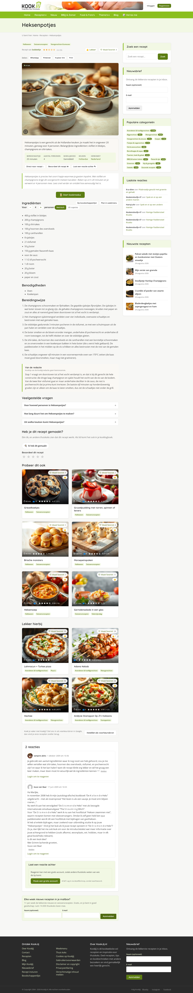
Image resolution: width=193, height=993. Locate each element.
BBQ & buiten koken (137, 159)
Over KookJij (28, 948)
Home (27, 15)
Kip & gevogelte (151, 163)
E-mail (64, 910)
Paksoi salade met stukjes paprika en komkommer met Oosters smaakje (151, 257)
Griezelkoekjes (31, 507)
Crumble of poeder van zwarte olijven (149, 292)
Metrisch (60, 207)
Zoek (162, 56)
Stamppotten (106, 720)
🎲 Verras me (130, 15)
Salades (132, 167)
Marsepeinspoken (83, 560)
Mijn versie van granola (146, 270)
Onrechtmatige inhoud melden (67, 973)
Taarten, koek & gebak (138, 155)
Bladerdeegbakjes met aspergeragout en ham (146, 305)
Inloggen (151, 6)
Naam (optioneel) (31, 910)
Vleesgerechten (107, 670)
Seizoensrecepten (41, 44)
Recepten (40, 15)
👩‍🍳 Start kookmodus (70, 194)
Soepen (160, 139)
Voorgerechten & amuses (60, 44)
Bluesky (145, 989)
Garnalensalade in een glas (88, 609)
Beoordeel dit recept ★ (58, 166)
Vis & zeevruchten (136, 147)
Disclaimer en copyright (68, 964)
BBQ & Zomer (68, 15)
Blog (116, 15)
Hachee (28, 715)
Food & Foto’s (87, 15)
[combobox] (141, 57)
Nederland (95, 159)
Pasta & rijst (158, 159)
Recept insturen (30, 972)
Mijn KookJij (27, 964)
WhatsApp (34, 58)
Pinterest (47, 58)
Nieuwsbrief (28, 968)
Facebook (167, 989)
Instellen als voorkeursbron (100, 732)
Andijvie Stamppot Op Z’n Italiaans (93, 715)
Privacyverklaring (64, 968)
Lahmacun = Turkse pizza (37, 666)
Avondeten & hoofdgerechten (36, 670)
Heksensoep (30, 609)
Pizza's (53, 670)
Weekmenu (61, 948)
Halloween (27, 44)
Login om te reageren (38, 776)
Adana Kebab (81, 666)
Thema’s (103, 15)
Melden (104, 771)
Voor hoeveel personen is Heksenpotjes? (45, 405)
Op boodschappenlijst (87, 203)
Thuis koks (61, 952)
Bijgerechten (134, 135)
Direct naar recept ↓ (35, 166)
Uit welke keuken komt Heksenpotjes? (44, 422)
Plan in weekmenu (109, 203)
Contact (26, 952)
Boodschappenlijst (31, 975)
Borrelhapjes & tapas (137, 151)
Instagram (156, 989)
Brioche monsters (33, 560)
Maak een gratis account (45, 881)
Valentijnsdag (97, 614)
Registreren (164, 6)
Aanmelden (108, 916)
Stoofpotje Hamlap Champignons (150, 280)
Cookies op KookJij (65, 956)
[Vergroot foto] (25, 131)
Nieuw (54, 15)
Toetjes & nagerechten (138, 143)
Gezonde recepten (151, 167)
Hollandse (83, 159)
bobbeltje (36, 49)
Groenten (133, 163)
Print (71, 58)
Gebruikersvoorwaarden (68, 960)
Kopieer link (60, 58)
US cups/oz (73, 207)
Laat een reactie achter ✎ (84, 166)
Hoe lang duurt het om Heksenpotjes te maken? (49, 413)
